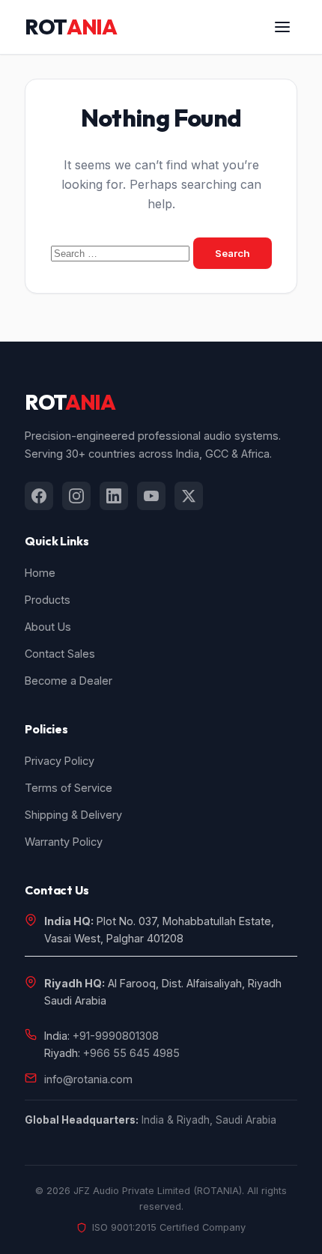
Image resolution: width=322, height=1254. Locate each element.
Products (47, 599)
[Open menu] (282, 27)
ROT (70, 27)
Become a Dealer (68, 680)
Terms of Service (68, 787)
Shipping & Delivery (73, 814)
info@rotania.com (88, 1079)
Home (40, 572)
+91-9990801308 (116, 1035)
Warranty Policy (64, 841)
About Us (48, 626)
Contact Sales (60, 653)
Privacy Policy (59, 760)
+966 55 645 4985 (131, 1052)
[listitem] (39, 496)
